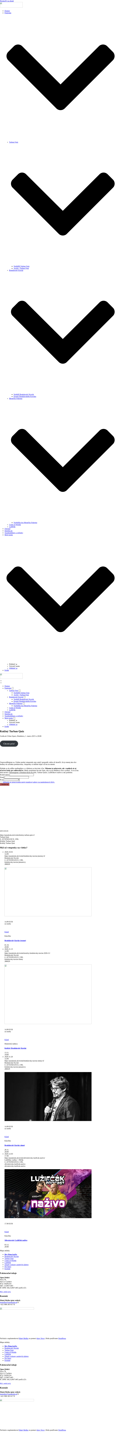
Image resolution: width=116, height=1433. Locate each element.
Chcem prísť (9, 743)
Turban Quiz (9, 1258)
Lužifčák (12, 527)
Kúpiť (7, 932)
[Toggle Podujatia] (13, 688)
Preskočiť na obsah (7, 1)
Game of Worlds (15, 525)
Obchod (7, 529)
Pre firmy (8, 1267)
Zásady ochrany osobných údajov (17, 1265)
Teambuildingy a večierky (14, 533)
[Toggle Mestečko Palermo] (24, 703)
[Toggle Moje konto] (14, 718)
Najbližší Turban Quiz (21, 266)
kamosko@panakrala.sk (8, 1302)
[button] (60, 77)
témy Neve (41, 1338)
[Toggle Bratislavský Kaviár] (25, 697)
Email (2, 777)
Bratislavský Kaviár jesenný (15, 941)
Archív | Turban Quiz (21, 268)
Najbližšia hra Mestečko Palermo (25, 523)
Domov (7, 11)
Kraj (1, 780)
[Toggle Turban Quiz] (20, 690)
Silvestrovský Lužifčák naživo (16, 1240)
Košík (7, 670)
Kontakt (7, 1269)
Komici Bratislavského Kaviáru (25, 396)
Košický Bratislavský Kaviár (15, 1048)
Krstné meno (4, 775)
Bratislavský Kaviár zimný (15, 1145)
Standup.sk (8, 531)
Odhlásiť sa (13, 668)
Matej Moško (23, 1338)
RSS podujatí (5, 1292)
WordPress (62, 1338)
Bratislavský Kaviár (12, 1256)
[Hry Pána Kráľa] (11, 7)
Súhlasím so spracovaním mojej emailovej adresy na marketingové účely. (29, 782)
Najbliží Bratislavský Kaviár (24, 394)
